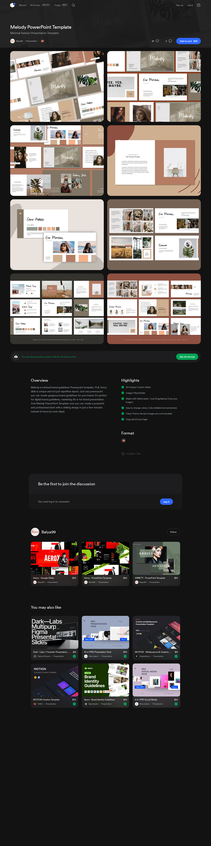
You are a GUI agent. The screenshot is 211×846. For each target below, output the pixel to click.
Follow (173, 531)
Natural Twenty (44, 656)
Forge (60, 5)
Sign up (179, 5)
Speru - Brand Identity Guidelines (99, 699)
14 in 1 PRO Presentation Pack (97, 652)
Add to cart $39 (188, 41)
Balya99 (19, 41)
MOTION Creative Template (46, 699)
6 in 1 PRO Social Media (146, 699)
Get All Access (187, 356)
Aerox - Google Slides (43, 578)
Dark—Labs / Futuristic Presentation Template (51, 652)
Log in (190, 5)
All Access (39, 5)
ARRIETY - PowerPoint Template (150, 578)
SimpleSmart (145, 656)
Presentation (31, 41)
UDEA (40, 704)
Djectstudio (93, 704)
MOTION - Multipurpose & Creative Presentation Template (153, 652)
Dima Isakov (94, 656)
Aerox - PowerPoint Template (98, 578)
